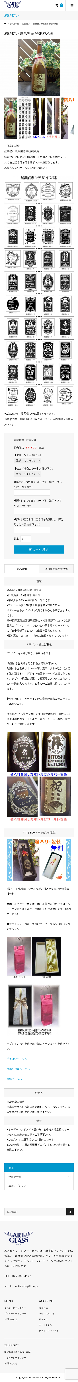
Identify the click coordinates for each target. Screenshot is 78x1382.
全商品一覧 (15, 1176)
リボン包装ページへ (18, 1068)
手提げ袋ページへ (17, 1058)
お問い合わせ (10, 1319)
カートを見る (45, 1325)
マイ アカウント (47, 1313)
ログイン (43, 1319)
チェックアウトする (49, 1330)
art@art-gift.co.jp (26, 1286)
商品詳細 (22, 568)
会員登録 (43, 1308)
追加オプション (17, 1185)
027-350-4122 (21, 1276)
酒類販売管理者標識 (56, 568)
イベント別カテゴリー (15, 1308)
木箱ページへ (14, 1079)
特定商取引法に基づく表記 (17, 1352)
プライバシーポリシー (15, 1313)
